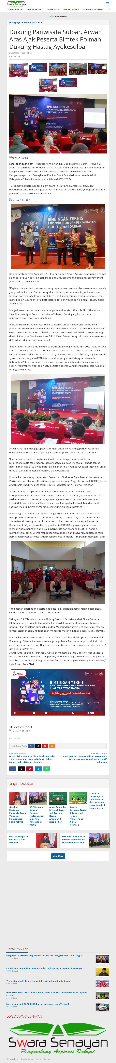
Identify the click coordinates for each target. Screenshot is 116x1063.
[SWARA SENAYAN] (16, 3)
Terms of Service (43, 1059)
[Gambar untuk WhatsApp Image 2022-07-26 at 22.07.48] (48, 85)
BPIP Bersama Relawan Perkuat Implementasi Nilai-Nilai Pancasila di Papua (36, 816)
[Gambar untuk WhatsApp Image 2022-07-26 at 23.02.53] (68, 82)
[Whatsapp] (46, 768)
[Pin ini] (29, 768)
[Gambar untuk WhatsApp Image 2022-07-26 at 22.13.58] (78, 69)
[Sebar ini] (12, 768)
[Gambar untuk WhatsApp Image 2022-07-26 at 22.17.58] (58, 69)
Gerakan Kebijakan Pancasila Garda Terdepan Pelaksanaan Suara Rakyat (18, 842)
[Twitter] (38, 746)
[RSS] (52, 746)
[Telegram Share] (38, 768)
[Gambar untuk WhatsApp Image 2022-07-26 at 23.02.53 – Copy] (38, 67)
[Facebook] (31, 746)
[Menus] (108, 3)
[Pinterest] (45, 746)
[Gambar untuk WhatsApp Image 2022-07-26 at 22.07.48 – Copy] (18, 70)
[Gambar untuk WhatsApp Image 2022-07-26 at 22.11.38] (97, 68)
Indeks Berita (27, 1059)
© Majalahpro (12, 1059)
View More (58, 856)
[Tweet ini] (21, 768)
